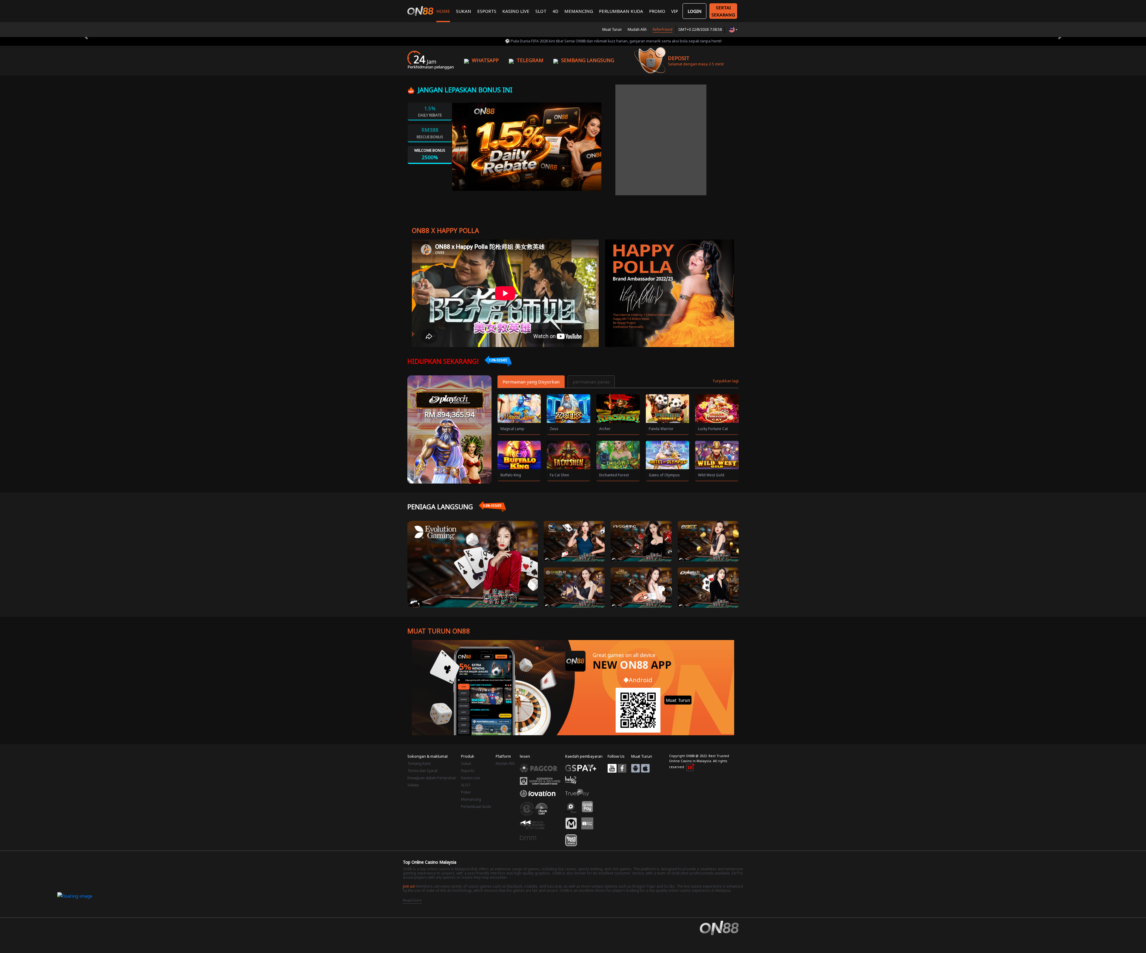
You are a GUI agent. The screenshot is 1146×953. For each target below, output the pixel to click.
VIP (674, 11)
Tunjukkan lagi (725, 380)
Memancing (578, 11)
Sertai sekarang (723, 11)
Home (443, 11)
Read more (412, 900)
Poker (466, 792)
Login (695, 11)
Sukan (463, 11)
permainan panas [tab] (591, 382)
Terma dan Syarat (422, 770)
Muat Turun (612, 29)
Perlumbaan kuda (621, 11)
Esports (486, 11)
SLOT (540, 11)
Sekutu (413, 785)
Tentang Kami (419, 763)
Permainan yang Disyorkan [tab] (531, 382)
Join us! (409, 886)
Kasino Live (515, 11)
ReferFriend (662, 29)
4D (555, 11)
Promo (657, 11)
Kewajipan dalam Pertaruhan (431, 777)
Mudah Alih (637, 29)
